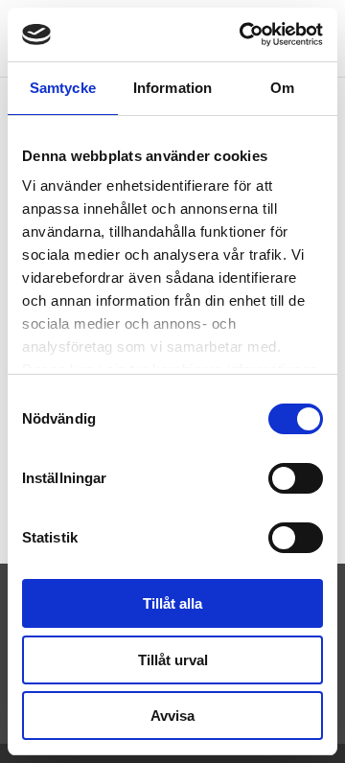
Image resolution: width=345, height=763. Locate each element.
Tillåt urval (173, 660)
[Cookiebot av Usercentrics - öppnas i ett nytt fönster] (243, 34)
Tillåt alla (172, 603)
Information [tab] (172, 88)
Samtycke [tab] (63, 88)
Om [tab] (282, 88)
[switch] (295, 478)
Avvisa (172, 715)
